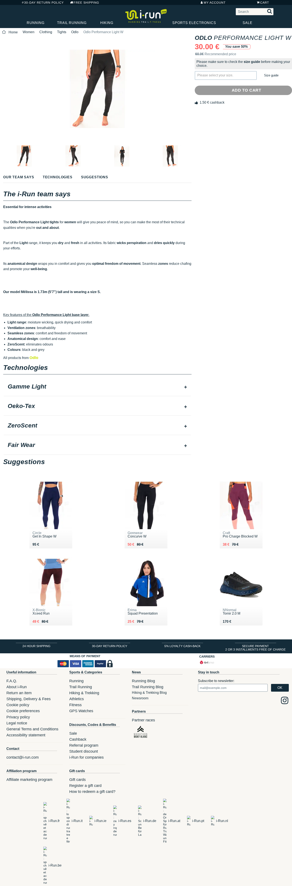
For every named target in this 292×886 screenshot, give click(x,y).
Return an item (19, 693)
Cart (264, 2)
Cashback (77, 739)
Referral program (83, 745)
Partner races (143, 720)
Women (28, 32)
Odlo (74, 32)
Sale (247, 23)
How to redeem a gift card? (92, 791)
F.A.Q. (11, 681)
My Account (215, 2)
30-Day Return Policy (44, 2)
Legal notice (16, 723)
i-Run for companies (86, 757)
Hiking (106, 23)
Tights (61, 32)
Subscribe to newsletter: (216, 681)
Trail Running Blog (147, 687)
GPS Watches (81, 711)
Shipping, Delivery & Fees (28, 699)
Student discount (83, 751)
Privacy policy (18, 717)
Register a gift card (85, 785)
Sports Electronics (194, 23)
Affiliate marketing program (29, 779)
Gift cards (77, 779)
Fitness (75, 705)
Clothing (45, 32)
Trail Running (72, 23)
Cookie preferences (23, 711)
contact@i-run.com (22, 757)
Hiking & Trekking (84, 693)
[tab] (97, 387)
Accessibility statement (25, 735)
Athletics (76, 699)
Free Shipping (86, 2)
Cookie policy (17, 705)
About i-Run (16, 687)
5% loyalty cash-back (182, 646)
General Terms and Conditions (32, 729)
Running (35, 23)
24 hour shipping (36, 646)
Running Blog (143, 681)
